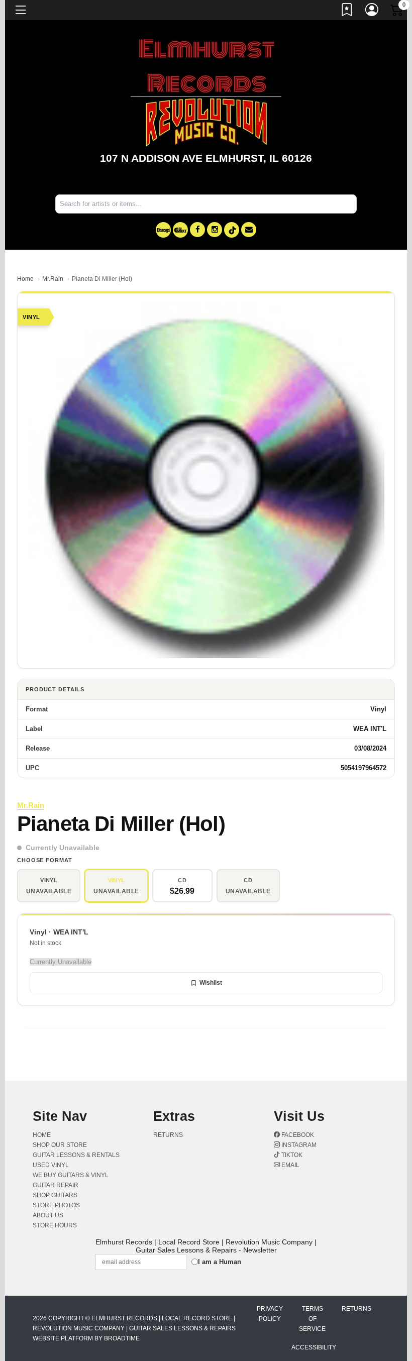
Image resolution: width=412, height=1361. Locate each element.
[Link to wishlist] (347, 12)
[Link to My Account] (372, 12)
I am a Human (219, 1262)
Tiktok (291, 1155)
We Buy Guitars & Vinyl (71, 1175)
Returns (168, 1134)
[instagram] (214, 229)
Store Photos (56, 1205)
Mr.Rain (52, 278)
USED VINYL (51, 1165)
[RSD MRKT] (180, 230)
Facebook (297, 1134)
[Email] (248, 229)
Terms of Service (312, 1318)
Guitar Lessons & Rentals (76, 1155)
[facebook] (197, 229)
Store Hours (55, 1225)
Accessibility (313, 1347)
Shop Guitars (55, 1195)
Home (25, 278)
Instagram (298, 1144)
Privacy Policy (270, 1313)
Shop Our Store (60, 1144)
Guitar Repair (55, 1185)
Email (289, 1165)
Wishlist (210, 982)
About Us (48, 1215)
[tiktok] (231, 230)
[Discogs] (163, 230)
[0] (397, 12)
